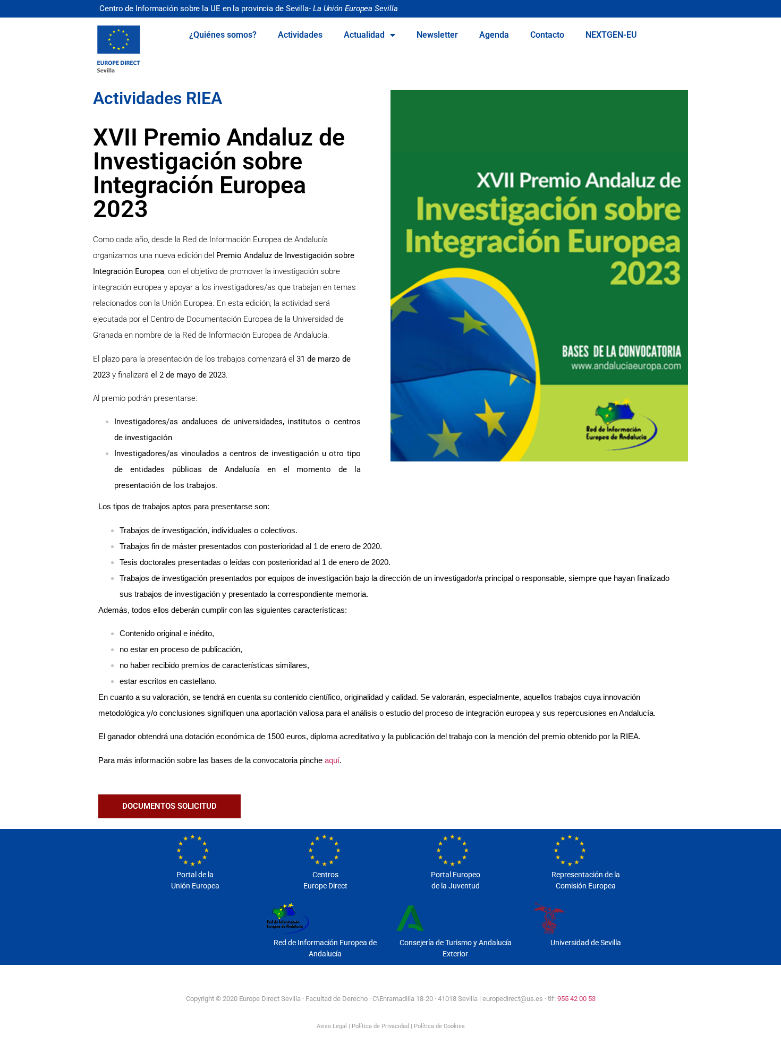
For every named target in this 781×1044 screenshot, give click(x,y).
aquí (332, 760)
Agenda (494, 35)
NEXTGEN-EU (611, 35)
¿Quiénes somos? (223, 35)
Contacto (547, 35)
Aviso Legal (332, 1026)
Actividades (300, 35)
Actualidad (364, 35)
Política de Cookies (439, 1026)
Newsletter (437, 35)
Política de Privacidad (380, 1026)
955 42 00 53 (576, 999)
